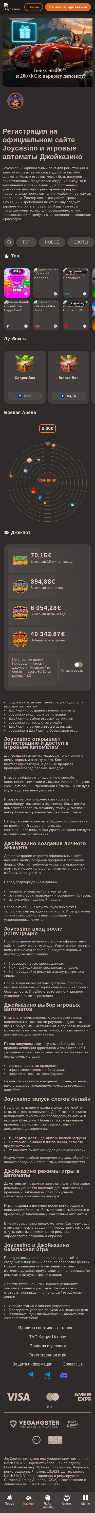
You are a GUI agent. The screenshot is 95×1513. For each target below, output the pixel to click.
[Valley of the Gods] (46, 315)
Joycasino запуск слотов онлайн (35, 722)
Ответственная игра (47, 1355)
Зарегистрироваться (68, 7)
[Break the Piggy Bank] (17, 315)
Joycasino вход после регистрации (37, 714)
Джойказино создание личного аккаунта (42, 710)
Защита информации (32, 1364)
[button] (47, 242)
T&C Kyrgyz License (47, 1337)
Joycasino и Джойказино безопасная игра (43, 730)
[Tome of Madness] (46, 283)
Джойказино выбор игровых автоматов (41, 718)
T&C (27, 675)
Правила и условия (47, 1346)
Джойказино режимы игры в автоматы (40, 726)
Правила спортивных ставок (45, 1328)
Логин (33, 7)
